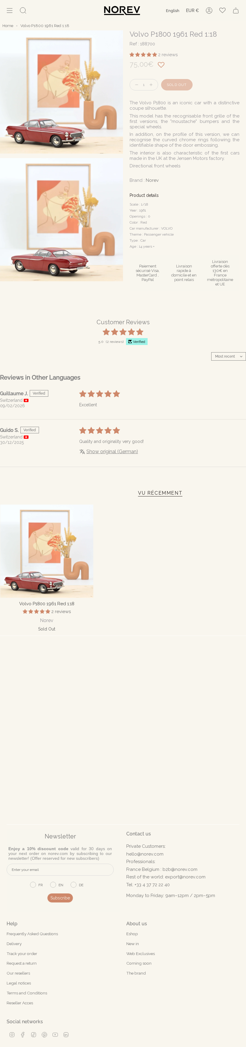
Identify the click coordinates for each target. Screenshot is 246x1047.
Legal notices (19, 983)
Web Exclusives (140, 953)
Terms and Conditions (27, 993)
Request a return (22, 963)
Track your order (22, 953)
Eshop (132, 933)
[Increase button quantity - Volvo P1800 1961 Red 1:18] (152, 85)
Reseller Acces (20, 1002)
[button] (144, 54)
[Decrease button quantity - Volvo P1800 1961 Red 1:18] (135, 85)
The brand (136, 973)
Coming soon (139, 963)
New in (132, 943)
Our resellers (18, 973)
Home (7, 25)
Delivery (14, 943)
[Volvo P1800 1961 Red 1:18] (46, 551)
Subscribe (60, 898)
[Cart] (236, 10)
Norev (152, 180)
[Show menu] (10, 10)
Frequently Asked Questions (32, 933)
